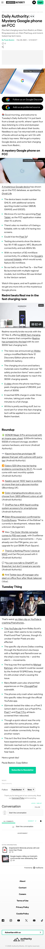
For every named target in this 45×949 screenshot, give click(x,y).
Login (40, 2)
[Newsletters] (34, 920)
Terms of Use (22, 900)
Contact (22, 887)
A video (8, 383)
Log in (33, 803)
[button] (22, 2)
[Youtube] (18, 920)
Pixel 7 (7, 712)
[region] (22, 836)
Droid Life (7, 193)
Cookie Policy (22, 913)
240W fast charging (30, 335)
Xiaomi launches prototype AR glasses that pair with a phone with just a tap (22, 457)
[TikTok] (42, 920)
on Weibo (36, 351)
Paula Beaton (9, 40)
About (22, 881)
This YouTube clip (13, 628)
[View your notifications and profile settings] (40, 821)
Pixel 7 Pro (21, 712)
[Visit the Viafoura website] (38, 868)
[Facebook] (3, 920)
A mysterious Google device (16, 186)
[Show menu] (2, 2)
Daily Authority (7, 783)
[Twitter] (26, 920)
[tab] (8, 821)
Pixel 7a (23, 236)
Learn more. (39, 12)
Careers (22, 894)
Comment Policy (18, 798)
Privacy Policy (22, 907)
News (4, 780)
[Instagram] (11, 920)
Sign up (39, 803)
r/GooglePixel (30, 686)
